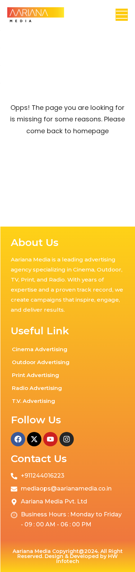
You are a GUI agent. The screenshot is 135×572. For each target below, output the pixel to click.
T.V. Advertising (33, 400)
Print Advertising (35, 375)
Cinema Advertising (39, 349)
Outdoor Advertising (40, 362)
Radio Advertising (37, 388)
